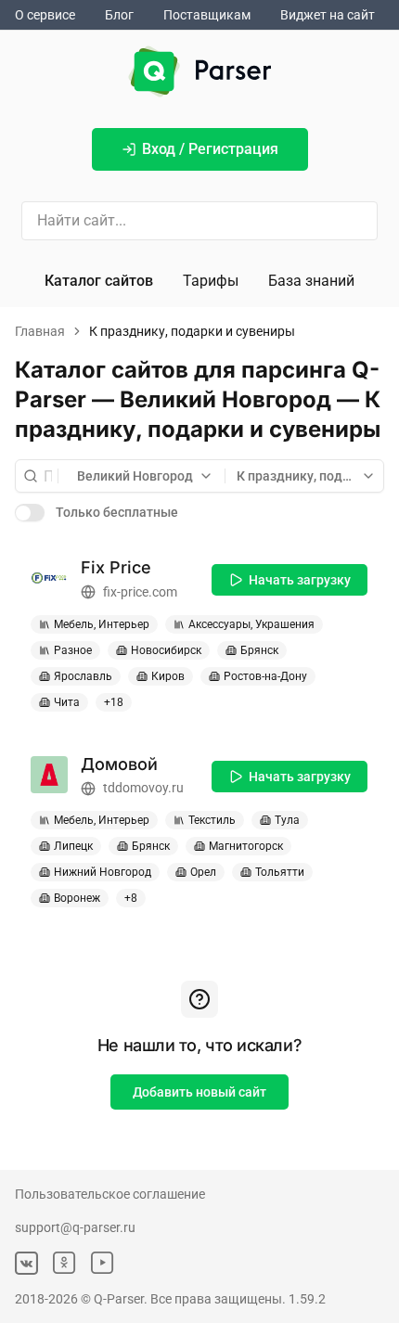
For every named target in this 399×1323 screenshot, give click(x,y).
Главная (40, 331)
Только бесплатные (117, 512)
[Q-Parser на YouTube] (102, 1263)
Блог (119, 14)
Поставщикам (207, 14)
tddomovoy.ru (143, 787)
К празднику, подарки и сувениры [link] (192, 331)
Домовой (119, 764)
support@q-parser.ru (75, 1227)
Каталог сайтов (99, 280)
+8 (130, 898)
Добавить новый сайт (199, 1092)
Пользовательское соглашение (110, 1194)
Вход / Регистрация (210, 149)
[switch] (30, 512)
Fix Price (116, 567)
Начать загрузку (300, 579)
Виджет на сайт (327, 14)
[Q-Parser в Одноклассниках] (64, 1263)
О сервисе (45, 14)
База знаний (311, 280)
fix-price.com (140, 591)
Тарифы (210, 280)
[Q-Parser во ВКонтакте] (26, 1263)
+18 (113, 702)
